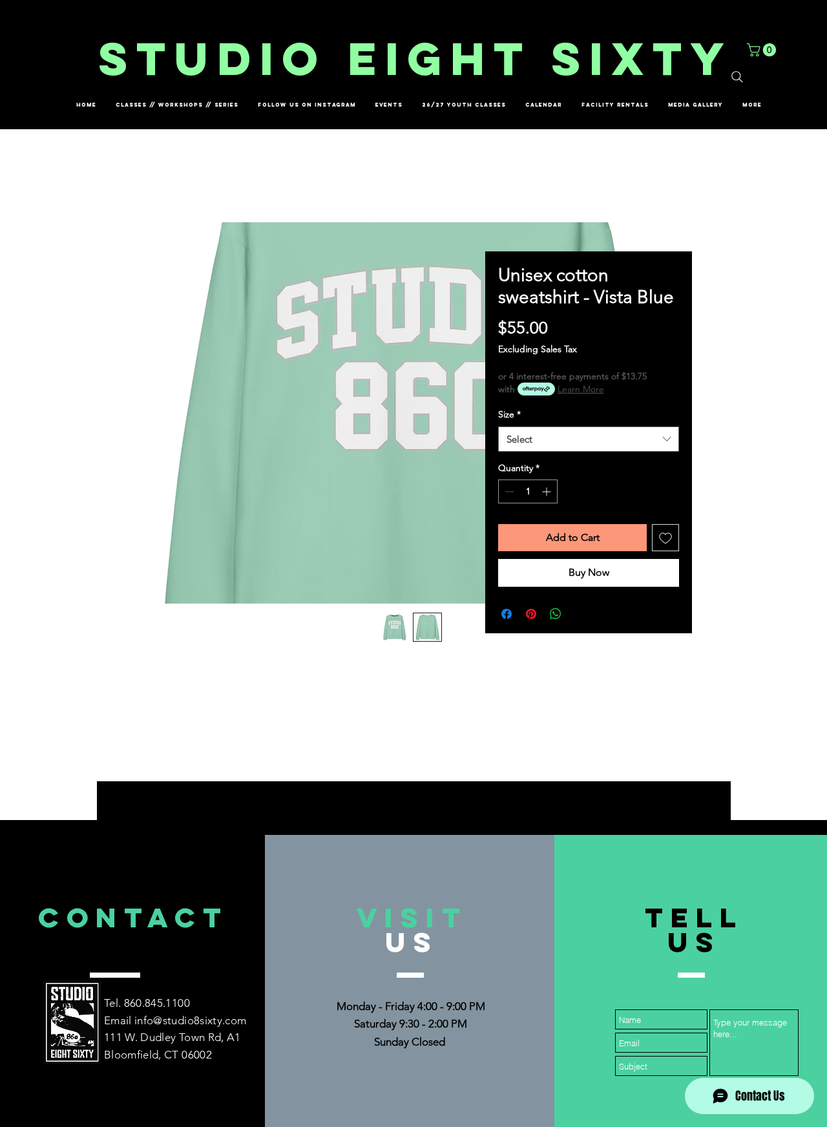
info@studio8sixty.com (190, 1020)
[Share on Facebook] (506, 614)
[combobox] (588, 439)
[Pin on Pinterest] (531, 614)
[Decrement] (508, 491)
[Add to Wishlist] (665, 537)
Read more (414, 755)
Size (509, 414)
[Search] (737, 76)
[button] (763, 49)
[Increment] (547, 491)
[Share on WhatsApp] (555, 614)
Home (150, 175)
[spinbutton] (527, 491)
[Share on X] (580, 614)
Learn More (581, 389)
